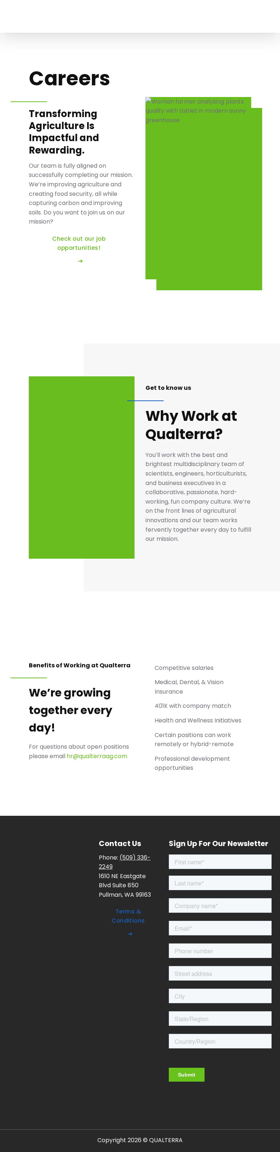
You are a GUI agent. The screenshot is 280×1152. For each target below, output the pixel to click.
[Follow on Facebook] (122, 956)
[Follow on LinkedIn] (106, 956)
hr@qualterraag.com (97, 756)
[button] (270, 16)
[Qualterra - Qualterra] (60, 16)
